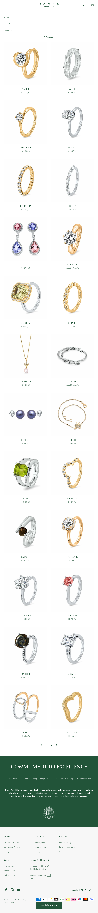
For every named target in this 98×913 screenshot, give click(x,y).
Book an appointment (68, 847)
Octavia (72, 733)
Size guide (39, 851)
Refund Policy (9, 875)
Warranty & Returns (12, 847)
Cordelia (26, 206)
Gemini (26, 265)
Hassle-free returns (85, 779)
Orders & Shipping (11, 842)
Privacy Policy (9, 866)
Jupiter (25, 674)
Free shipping (67, 779)
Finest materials (13, 779)
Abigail (72, 148)
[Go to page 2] (56, 745)
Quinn (26, 499)
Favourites (8, 29)
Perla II (25, 440)
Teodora (25, 616)
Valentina (72, 616)
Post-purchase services (13, 851)
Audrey (25, 323)
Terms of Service (10, 870)
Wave (72, 89)
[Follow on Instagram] (12, 890)
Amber (26, 89)
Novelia (72, 265)
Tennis (72, 382)
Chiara (72, 323)
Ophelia (72, 499)
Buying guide (40, 842)
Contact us (63, 851)
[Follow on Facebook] (6, 890)
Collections (8, 23)
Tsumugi (26, 382)
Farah (72, 440)
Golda (72, 206)
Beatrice (26, 148)
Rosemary (72, 557)
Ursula (72, 674)
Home (6, 17)
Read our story (65, 842)
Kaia (25, 733)
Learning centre (41, 847)
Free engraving (31, 779)
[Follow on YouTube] (19, 890)
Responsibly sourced (49, 779)
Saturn (25, 557)
